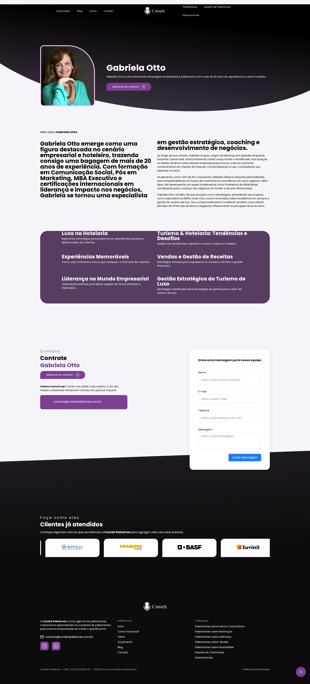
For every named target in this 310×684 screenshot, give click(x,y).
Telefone (204, 410)
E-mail (202, 391)
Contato (108, 11)
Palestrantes (190, 7)
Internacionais (191, 15)
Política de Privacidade (256, 669)
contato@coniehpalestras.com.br (77, 402)
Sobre (93, 11)
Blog (79, 11)
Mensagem (205, 429)
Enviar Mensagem (244, 457)
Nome (202, 372)
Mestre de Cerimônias (218, 7)
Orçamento (63, 11)
